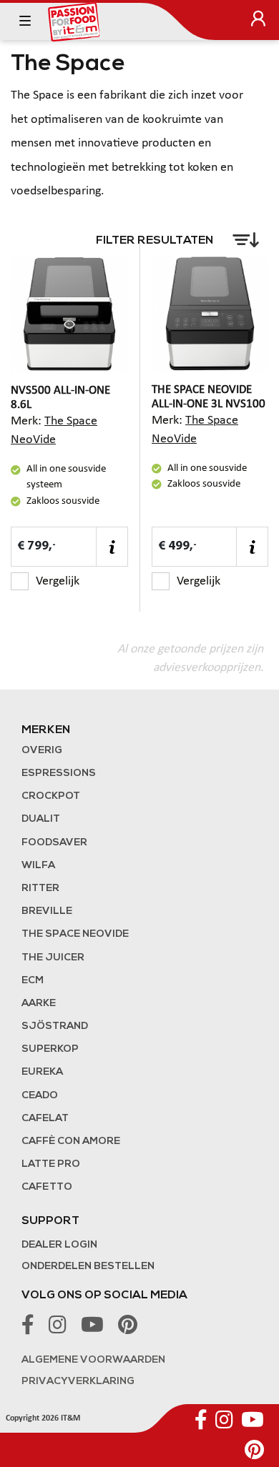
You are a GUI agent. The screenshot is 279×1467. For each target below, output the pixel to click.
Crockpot (50, 796)
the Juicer (52, 958)
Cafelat (45, 1118)
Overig (41, 750)
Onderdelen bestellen (88, 1266)
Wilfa (38, 865)
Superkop (50, 1049)
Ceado (39, 1095)
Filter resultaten (155, 241)
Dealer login (59, 1245)
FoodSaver (54, 842)
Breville (46, 911)
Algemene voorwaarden (93, 1360)
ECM (32, 980)
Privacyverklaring (77, 1381)
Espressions (58, 773)
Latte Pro (50, 1164)
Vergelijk (57, 581)
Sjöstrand (54, 1026)
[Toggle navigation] (25, 21)
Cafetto (46, 1187)
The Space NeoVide (75, 934)
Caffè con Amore (70, 1141)
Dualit (40, 819)
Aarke (38, 1003)
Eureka (42, 1072)
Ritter (40, 888)
